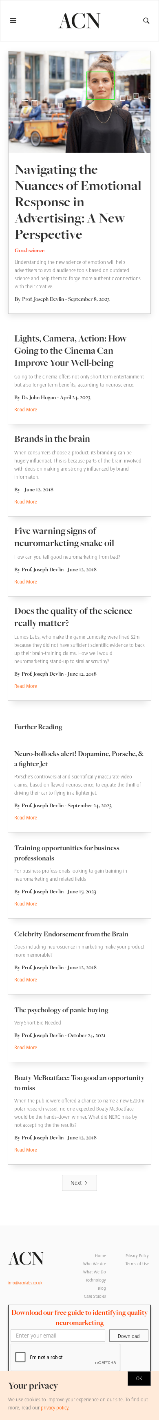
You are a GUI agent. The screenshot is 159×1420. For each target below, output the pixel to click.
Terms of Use (137, 1264)
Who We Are (94, 1264)
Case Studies (95, 1296)
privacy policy (54, 1408)
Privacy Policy (137, 1256)
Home (100, 1256)
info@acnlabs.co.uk (25, 1283)
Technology (96, 1280)
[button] (17, 20)
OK (139, 1378)
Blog (102, 1288)
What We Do (94, 1272)
